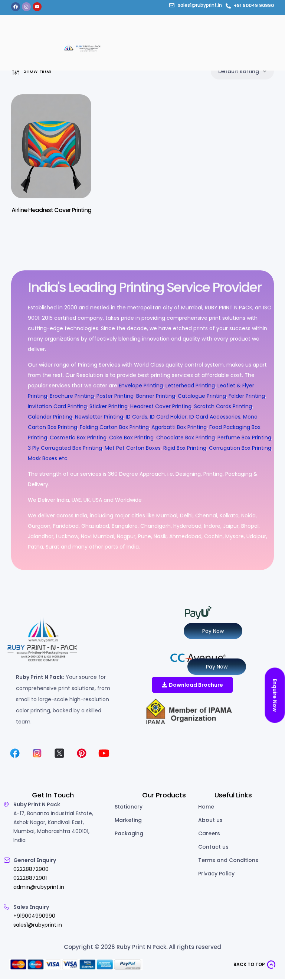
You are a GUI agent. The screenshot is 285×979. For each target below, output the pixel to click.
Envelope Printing (140, 385)
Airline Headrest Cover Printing (51, 210)
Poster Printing (115, 396)
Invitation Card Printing (57, 406)
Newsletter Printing (99, 416)
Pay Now (213, 631)
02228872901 (30, 878)
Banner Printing (155, 396)
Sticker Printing (108, 406)
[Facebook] (15, 6)
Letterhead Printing (190, 385)
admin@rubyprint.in (38, 887)
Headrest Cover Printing (160, 406)
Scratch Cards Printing (223, 406)
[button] (254, 964)
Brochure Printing (72, 396)
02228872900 (31, 869)
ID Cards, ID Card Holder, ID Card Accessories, (184, 416)
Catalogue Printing (202, 396)
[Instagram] (26, 6)
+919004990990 (34, 916)
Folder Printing (247, 396)
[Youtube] (37, 6)
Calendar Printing (50, 416)
